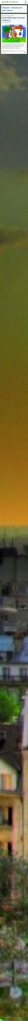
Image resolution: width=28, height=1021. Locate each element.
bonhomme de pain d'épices (16, 51)
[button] (25, 2)
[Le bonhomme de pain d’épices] (14, 33)
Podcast (12, 15)
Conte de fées (6, 15)
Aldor (9, 22)
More (18, 48)
